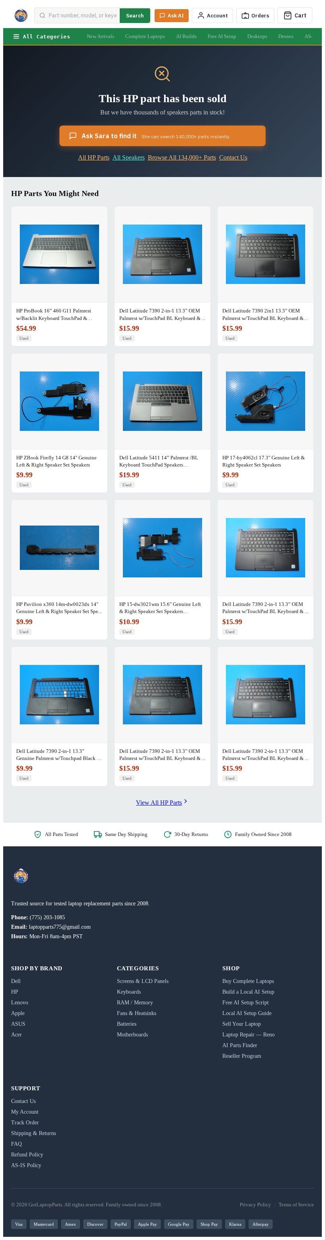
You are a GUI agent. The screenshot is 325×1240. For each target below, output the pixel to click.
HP (14, 992)
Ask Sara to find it (155, 136)
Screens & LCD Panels (142, 981)
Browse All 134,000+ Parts (182, 157)
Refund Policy (27, 1155)
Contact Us (233, 157)
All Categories (46, 37)
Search (135, 15)
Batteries (126, 1024)
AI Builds (186, 36)
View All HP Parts (159, 802)
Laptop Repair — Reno (248, 1035)
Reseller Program (241, 1056)
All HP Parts (93, 157)
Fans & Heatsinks (136, 1013)
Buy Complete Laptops (248, 981)
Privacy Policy (255, 1205)
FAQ (16, 1144)
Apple (18, 1013)
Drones (285, 36)
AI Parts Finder (239, 1045)
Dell (16, 981)
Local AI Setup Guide (246, 1013)
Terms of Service (296, 1205)
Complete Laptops (145, 36)
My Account (24, 1112)
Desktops (257, 36)
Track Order (25, 1123)
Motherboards (132, 1035)
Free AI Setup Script (245, 1003)
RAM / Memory (135, 1003)
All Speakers (129, 157)
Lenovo (19, 1003)
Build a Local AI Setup (248, 992)
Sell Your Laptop (241, 1024)
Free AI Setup (222, 36)
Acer (16, 1035)
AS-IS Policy (26, 1165)
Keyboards (129, 992)
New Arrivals (100, 36)
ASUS (18, 1024)
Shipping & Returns (33, 1133)
